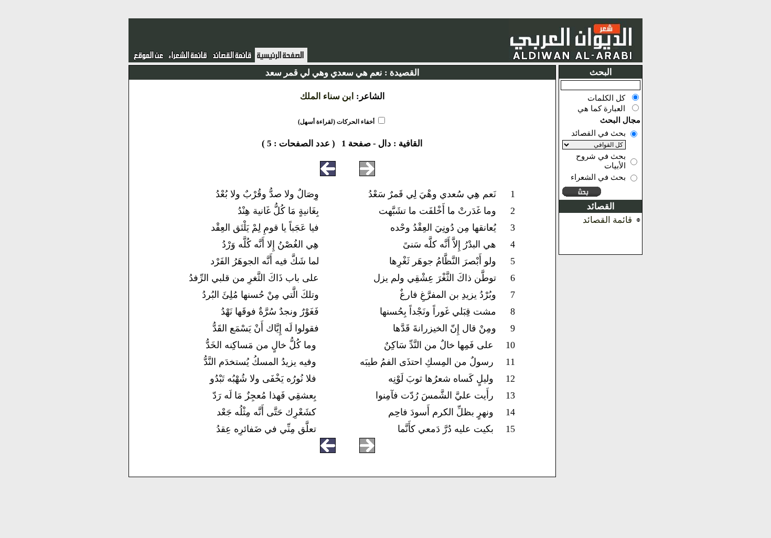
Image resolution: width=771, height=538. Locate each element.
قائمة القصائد (607, 220)
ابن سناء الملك (327, 96)
